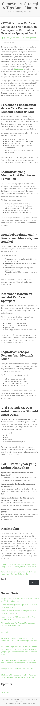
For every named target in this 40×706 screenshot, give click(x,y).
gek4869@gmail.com (11, 38)
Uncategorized (30, 38)
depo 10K (4, 632)
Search (3, 579)
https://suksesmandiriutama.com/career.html (17, 669)
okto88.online (18, 69)
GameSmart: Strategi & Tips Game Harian (20, 5)
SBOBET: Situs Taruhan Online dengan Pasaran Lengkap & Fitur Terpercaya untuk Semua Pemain (19, 566)
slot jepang (5, 692)
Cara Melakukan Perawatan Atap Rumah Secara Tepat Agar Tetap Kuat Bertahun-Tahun (18, 573)
